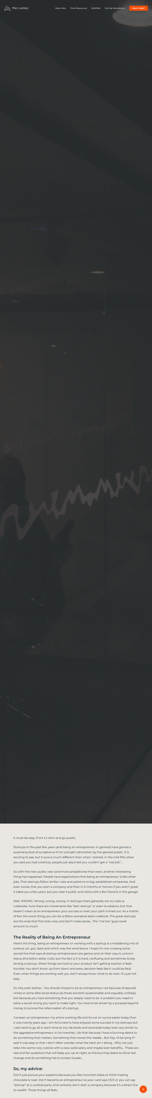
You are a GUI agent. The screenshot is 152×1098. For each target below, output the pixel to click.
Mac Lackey (60, 468)
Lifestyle (129, 431)
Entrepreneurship (41, 431)
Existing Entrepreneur (74, 431)
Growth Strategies (106, 431)
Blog (20, 431)
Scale (76, 436)
